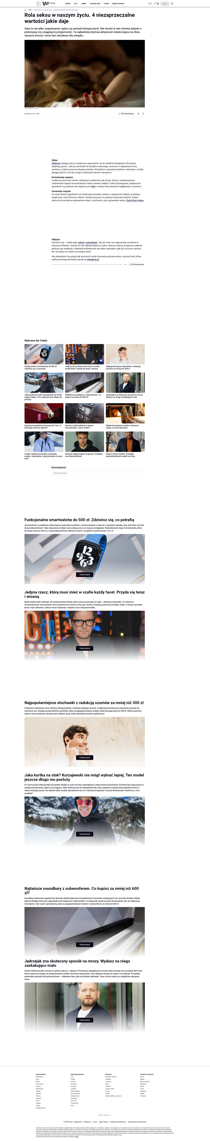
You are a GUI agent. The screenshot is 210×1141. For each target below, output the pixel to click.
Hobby (83, 3)
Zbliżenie (56, 163)
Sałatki (142, 1093)
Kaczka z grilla (109, 1089)
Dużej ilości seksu (135, 200)
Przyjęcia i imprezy (110, 1077)
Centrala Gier (74, 1103)
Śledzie (142, 1079)
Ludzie (106, 3)
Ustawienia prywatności (136, 1122)
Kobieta (38, 1091)
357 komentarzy (127, 114)
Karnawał (108, 1081)
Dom (72, 1077)
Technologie (95, 3)
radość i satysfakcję (87, 242)
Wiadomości (39, 1077)
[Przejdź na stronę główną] (38, 5)
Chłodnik (108, 1086)
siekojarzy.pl (93, 259)
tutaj (77, 1136)
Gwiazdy (38, 1093)
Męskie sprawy (118, 3)
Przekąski (143, 1096)
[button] (156, 3)
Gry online (74, 1101)
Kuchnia (73, 1081)
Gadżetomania (75, 1096)
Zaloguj (164, 3)
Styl (76, 3)
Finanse (38, 1086)
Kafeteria (73, 1089)
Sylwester (108, 1079)
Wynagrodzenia (40, 1108)
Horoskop (73, 1084)
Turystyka (73, 1086)
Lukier (142, 1089)
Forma (67, 3)
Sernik (142, 1077)
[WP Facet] (53, 4)
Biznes (38, 1081)
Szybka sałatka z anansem (113, 1096)
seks (93, 186)
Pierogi (107, 1091)
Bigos (107, 1084)
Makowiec (143, 1084)
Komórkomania (75, 1093)
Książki (73, 1079)
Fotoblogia (74, 1098)
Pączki (142, 1086)
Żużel (72, 1105)
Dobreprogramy (75, 1091)
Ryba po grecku (144, 1081)
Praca (37, 1101)
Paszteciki (143, 1091)
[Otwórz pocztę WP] (150, 3)
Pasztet (107, 1093)
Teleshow (38, 1098)
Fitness (38, 1105)
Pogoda (38, 1103)
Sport (37, 1079)
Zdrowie (38, 1096)
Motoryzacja (39, 1089)
